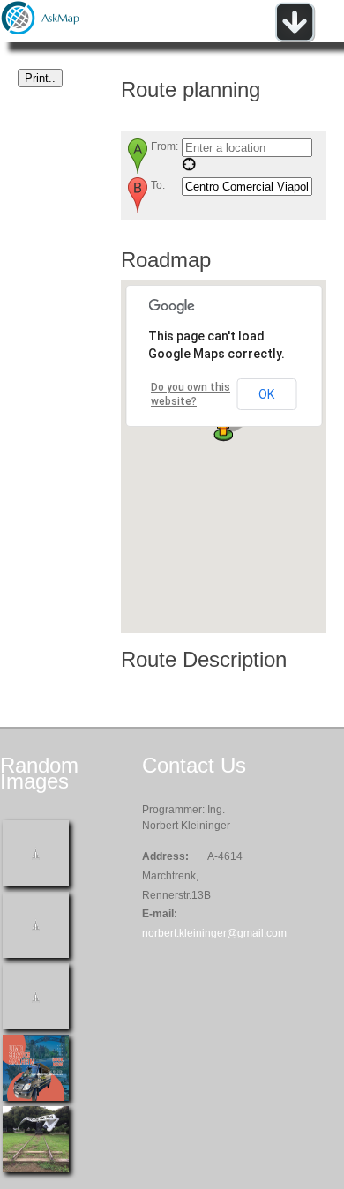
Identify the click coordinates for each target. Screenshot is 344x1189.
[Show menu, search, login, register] (294, 39)
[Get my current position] (189, 167)
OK (266, 394)
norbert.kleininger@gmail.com (214, 933)
